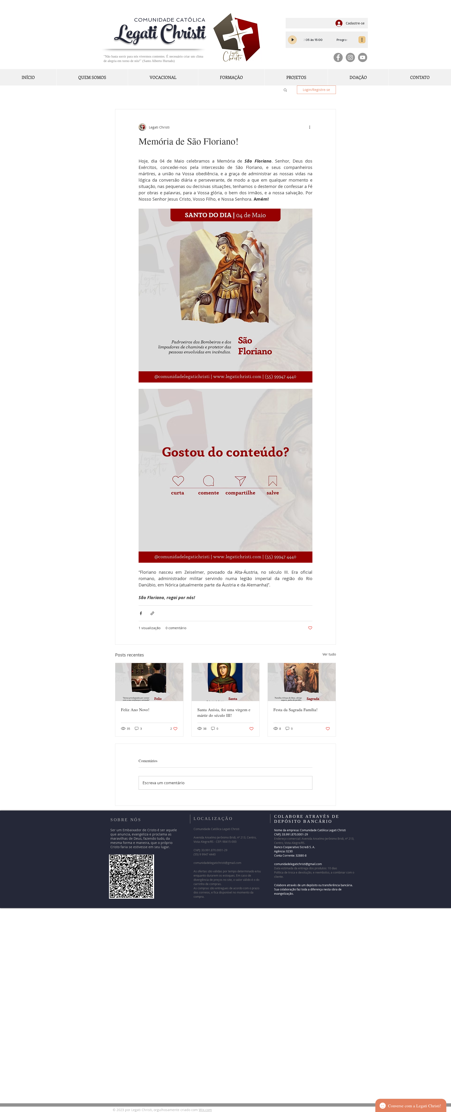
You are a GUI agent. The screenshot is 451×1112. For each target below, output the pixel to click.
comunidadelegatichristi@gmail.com (217, 863)
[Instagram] (350, 57)
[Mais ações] (309, 127)
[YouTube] (362, 57)
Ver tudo (329, 654)
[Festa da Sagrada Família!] (302, 682)
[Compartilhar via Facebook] (141, 613)
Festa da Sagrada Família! (297, 709)
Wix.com (205, 1110)
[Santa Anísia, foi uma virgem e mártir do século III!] (226, 682)
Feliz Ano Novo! (135, 709)
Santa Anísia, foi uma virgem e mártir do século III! (223, 712)
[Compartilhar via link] (152, 613)
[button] (285, 90)
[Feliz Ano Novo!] (149, 682)
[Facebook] (338, 57)
